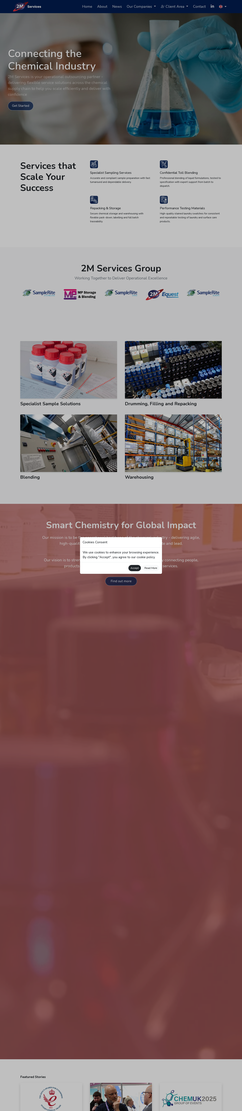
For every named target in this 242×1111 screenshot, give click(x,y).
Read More (150, 568)
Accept (135, 568)
